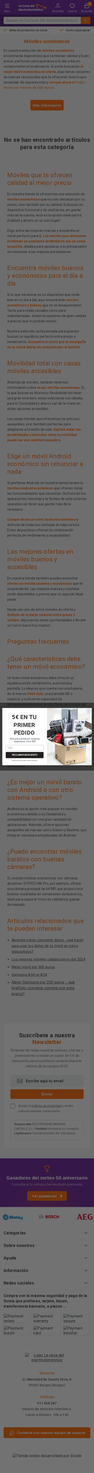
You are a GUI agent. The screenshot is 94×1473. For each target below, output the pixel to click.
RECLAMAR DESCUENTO (24, 755)
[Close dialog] (89, 711)
